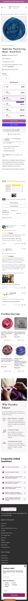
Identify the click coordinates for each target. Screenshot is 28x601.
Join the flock (14, 595)
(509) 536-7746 (8, 515)
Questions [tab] (13, 210)
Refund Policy (4, 558)
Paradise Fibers (24, 14)
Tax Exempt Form (5, 547)
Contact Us (4, 523)
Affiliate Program (5, 542)
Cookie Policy (4, 562)
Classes (3, 540)
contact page (19, 513)
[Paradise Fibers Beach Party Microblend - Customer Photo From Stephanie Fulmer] (14, 195)
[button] (2, 7)
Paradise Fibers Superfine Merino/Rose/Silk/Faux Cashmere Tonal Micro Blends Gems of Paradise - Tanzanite (20, 362)
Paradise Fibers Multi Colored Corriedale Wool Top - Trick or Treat (7, 360)
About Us (3, 525)
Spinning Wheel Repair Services (9, 528)
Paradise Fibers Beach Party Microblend (11, 284)
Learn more (11, 66)
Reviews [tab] (5, 210)
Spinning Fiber (9, 14)
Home (3, 14)
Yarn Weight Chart (5, 535)
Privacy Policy (4, 560)
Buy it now (14, 124)
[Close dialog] (25, 566)
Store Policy (4, 555)
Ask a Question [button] (14, 206)
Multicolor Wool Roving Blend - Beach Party (11, 238)
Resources (3, 537)
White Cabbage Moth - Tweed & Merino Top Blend (20, 333)
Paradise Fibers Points (6, 532)
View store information (9, 150)
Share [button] (5, 243)
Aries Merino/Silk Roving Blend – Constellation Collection (7, 333)
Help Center (4, 544)
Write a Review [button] (14, 202)
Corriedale (16, 14)
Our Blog (3, 530)
